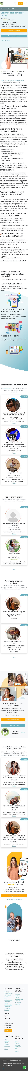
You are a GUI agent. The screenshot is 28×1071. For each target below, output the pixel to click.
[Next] (26, 963)
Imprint (6, 1010)
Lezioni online (8, 1000)
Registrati (8, 1030)
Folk (16, 1048)
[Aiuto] (15, 3)
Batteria (6, 1041)
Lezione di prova (7, 1002)
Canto (6, 1042)
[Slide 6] (21, 983)
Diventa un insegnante (14, 35)
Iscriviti (20, 3)
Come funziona (5, 40)
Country (17, 1045)
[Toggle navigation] (26, 3)
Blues (16, 1042)
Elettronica (18, 1047)
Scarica (23, 732)
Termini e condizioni (7, 1007)
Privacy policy (8, 1005)
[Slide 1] (7, 983)
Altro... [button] (14, 423)
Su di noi (6, 992)
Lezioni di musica (17, 995)
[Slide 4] (15, 983)
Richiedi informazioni (13, 719)
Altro (14, 569)
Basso (6, 1039)
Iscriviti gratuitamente (14, 30)
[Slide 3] (13, 983)
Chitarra (6, 1044)
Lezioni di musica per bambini (18, 1002)
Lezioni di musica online (19, 998)
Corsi (5, 998)
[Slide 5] (18, 983)
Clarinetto (7, 1046)
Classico (17, 1043)
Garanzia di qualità (6, 388)
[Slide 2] (10, 983)
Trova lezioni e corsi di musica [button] (10, 9)
